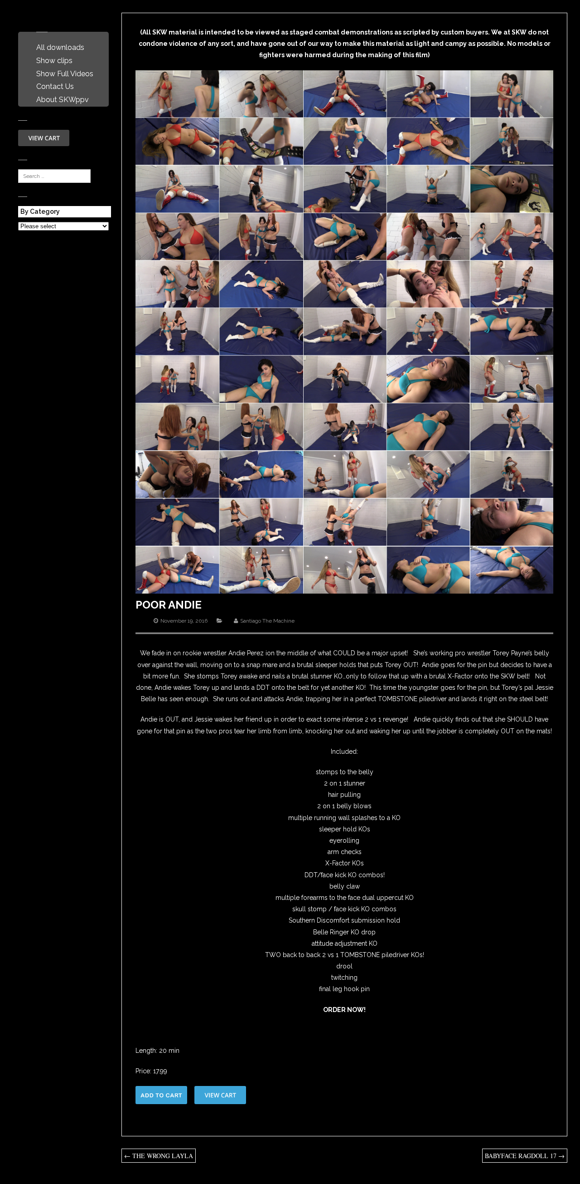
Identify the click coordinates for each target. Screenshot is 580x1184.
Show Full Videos (64, 73)
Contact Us (55, 86)
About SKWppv (62, 99)
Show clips (54, 60)
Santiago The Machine (267, 621)
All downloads (60, 47)
